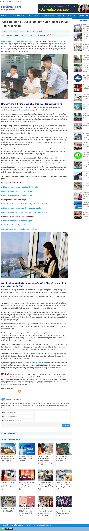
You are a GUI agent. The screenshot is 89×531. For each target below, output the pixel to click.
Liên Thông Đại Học (19, 16)
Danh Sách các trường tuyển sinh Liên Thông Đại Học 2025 (21, 31)
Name (3, 412)
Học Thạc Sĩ (61, 16)
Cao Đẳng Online (48, 16)
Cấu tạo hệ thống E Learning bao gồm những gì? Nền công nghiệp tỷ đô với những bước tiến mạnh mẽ (45, 461)
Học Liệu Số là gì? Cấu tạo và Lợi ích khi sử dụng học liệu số (63, 458)
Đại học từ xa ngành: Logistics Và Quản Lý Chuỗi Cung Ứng (7, 458)
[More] (19, 391)
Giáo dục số (83, 16)
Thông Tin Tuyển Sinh (10, 7)
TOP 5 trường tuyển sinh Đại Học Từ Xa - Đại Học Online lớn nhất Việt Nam (26, 35)
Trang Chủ (4, 525)
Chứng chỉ (72, 16)
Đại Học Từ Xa (34, 16)
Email (3, 416)
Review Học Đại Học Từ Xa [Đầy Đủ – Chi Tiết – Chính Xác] (26, 458)
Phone (3, 420)
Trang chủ (5, 16)
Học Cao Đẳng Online (44, 525)
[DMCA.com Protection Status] (6, 528)
